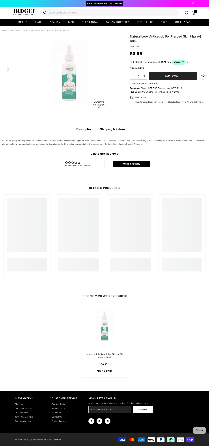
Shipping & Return (112, 129)
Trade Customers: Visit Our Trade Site (104, 3)
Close (192, 3)
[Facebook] (91, 421)
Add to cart (173, 75)
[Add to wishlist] (203, 76)
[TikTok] (107, 421)
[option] (69, 73)
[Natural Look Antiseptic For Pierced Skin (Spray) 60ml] (104, 326)
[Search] (110, 12)
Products (15, 30)
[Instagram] (99, 421)
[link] (27, 263)
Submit (142, 409)
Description (84, 129)
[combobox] (113, 12)
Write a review (131, 163)
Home (4, 30)
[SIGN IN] (186, 12)
